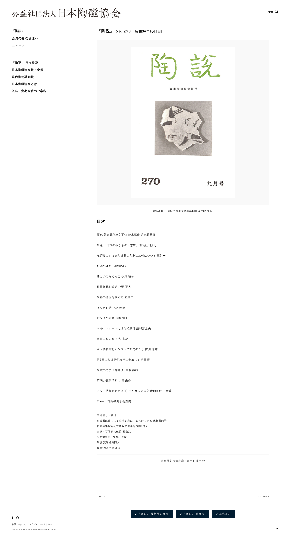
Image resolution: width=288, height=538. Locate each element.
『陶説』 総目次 (193, 513)
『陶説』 (18, 30)
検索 (271, 12)
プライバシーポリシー (41, 524)
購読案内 (224, 513)
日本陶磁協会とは (24, 84)
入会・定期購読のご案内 (29, 91)
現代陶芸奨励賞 (23, 76)
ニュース (18, 46)
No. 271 (103, 496)
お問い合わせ (19, 524)
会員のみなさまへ (25, 38)
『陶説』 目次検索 (25, 62)
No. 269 (262, 496)
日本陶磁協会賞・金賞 (27, 69)
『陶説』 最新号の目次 (152, 513)
